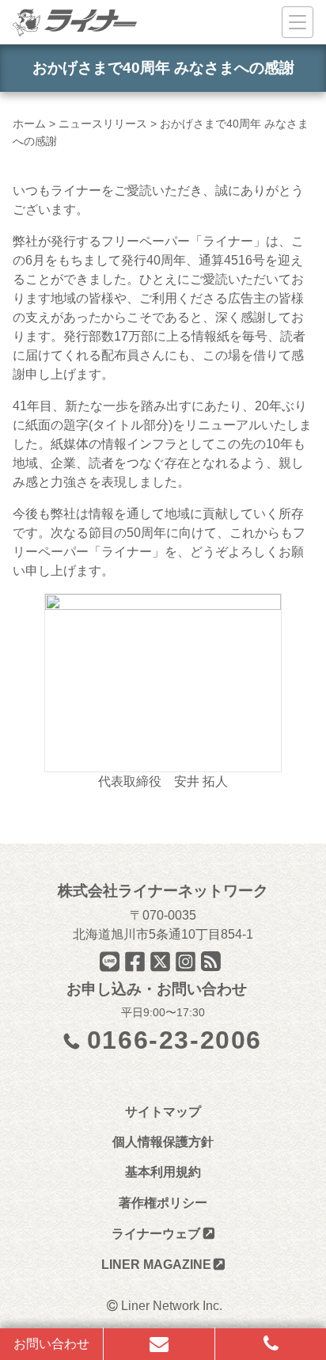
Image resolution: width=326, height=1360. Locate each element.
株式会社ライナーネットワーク (163, 890)
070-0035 (169, 915)
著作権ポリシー (163, 1203)
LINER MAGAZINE (156, 1264)
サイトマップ (163, 1111)
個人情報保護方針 (163, 1142)
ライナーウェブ (156, 1233)
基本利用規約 (163, 1172)
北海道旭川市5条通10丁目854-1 (163, 934)
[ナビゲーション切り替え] (297, 22)
